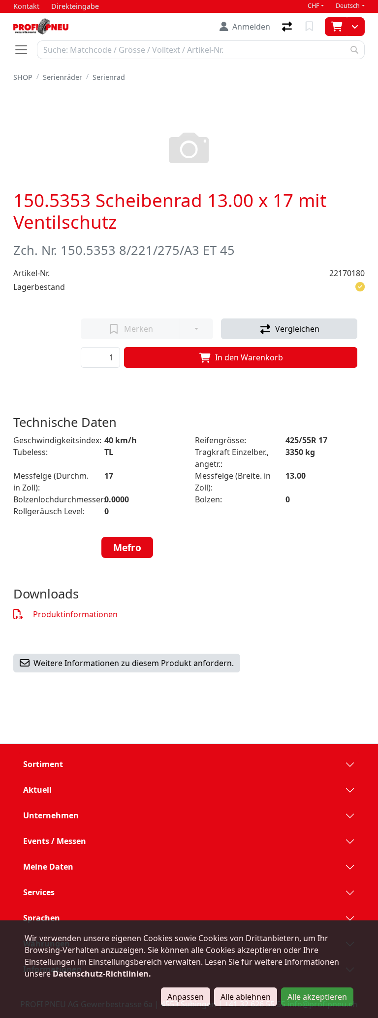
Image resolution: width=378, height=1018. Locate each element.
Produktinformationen (75, 614)
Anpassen (185, 996)
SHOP (22, 77)
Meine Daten (48, 866)
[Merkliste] (310, 26)
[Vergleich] (288, 26)
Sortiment (43, 764)
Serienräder (62, 77)
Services (39, 892)
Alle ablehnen (245, 996)
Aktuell (37, 789)
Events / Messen (54, 841)
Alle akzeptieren (317, 996)
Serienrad (109, 77)
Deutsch (348, 5)
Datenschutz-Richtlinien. (102, 973)
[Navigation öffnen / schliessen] (25, 50)
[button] (360, 286)
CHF (313, 5)
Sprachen (41, 918)
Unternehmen (51, 815)
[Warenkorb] (336, 26)
